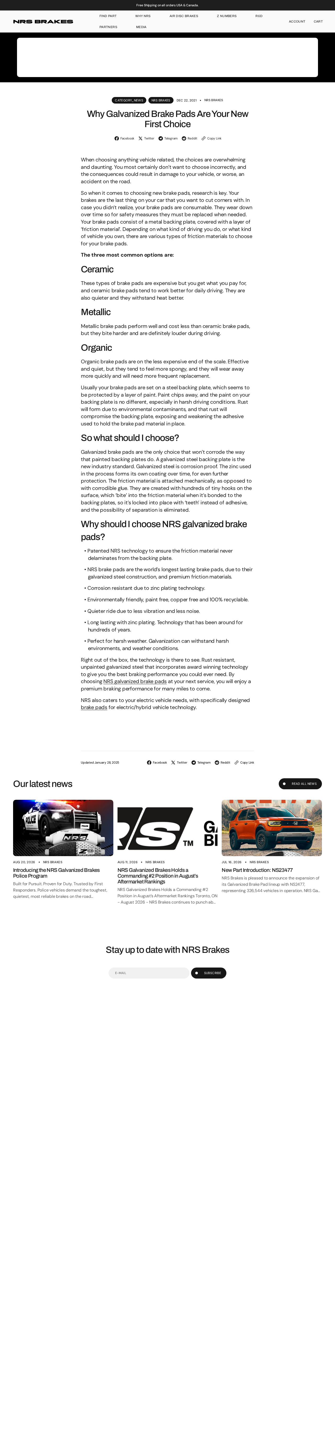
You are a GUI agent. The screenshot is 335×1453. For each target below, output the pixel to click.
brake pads (94, 707)
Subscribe (212, 973)
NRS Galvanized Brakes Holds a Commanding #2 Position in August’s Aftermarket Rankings (158, 875)
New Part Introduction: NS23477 (257, 870)
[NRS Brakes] (43, 21)
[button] (297, 21)
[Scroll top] (329, 1447)
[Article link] (63, 828)
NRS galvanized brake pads (135, 681)
